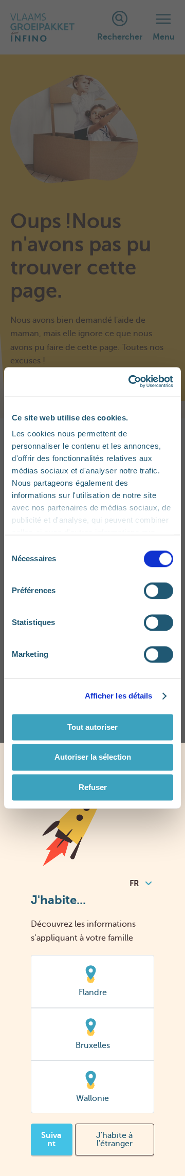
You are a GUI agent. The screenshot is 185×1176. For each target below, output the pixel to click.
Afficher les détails (119, 695)
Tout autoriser (92, 727)
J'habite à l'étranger (114, 1139)
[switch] (158, 590)
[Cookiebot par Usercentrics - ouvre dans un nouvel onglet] (130, 381)
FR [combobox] (134, 883)
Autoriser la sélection (92, 757)
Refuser (93, 787)
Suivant (51, 1139)
